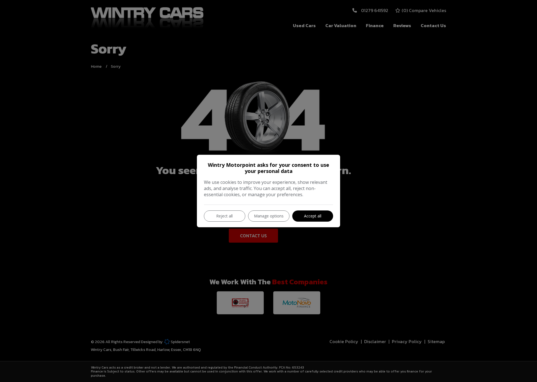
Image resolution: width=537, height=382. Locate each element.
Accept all (312, 216)
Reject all (224, 216)
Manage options (269, 216)
